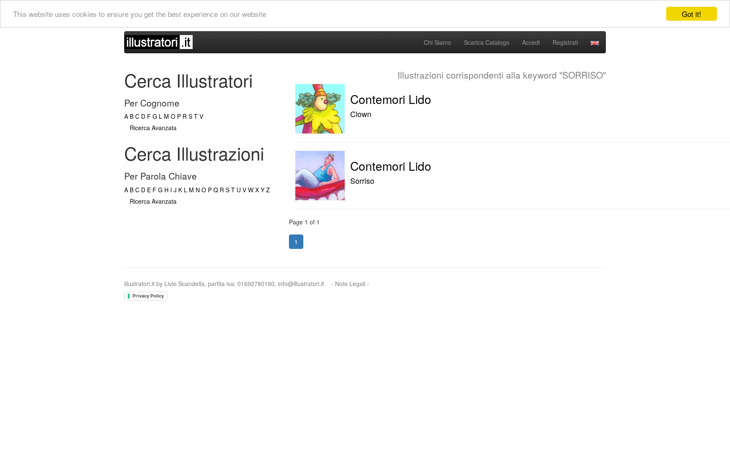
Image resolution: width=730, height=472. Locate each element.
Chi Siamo (437, 42)
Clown (360, 113)
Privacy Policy (148, 296)
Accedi (531, 42)
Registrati (565, 42)
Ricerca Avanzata (153, 127)
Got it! (691, 13)
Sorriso (362, 180)
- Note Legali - (350, 283)
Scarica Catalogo (486, 42)
